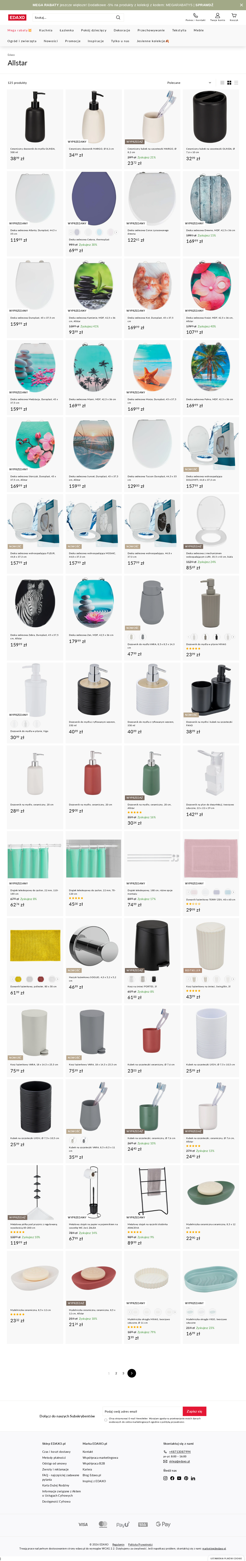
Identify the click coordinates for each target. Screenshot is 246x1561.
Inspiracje (96, 41)
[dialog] (226, 1558)
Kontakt (88, 1451)
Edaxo (11, 54)
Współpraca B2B (94, 1463)
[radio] (77, 232)
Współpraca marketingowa (100, 1457)
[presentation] (116, 232)
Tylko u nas (120, 41)
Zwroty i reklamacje (55, 1469)
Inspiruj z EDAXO (94, 1481)
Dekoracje (122, 30)
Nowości (51, 41)
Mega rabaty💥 (19, 30)
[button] (193, 648)
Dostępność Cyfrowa (56, 1501)
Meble (199, 30)
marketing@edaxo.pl (214, 1548)
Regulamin (118, 1544)
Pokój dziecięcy (93, 30)
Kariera (87, 1469)
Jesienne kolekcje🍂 (153, 41)
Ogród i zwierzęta (22, 41)
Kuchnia (45, 30)
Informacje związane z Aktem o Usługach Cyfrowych (61, 1493)
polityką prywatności (173, 1421)
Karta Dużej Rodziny (55, 1485)
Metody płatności (54, 1457)
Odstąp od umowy (54, 1463)
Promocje (73, 41)
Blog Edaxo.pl (92, 1475)
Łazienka (67, 30)
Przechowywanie (151, 30)
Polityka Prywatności (140, 1544)
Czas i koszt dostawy (56, 1451)
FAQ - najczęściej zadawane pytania (60, 1477)
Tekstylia (179, 30)
